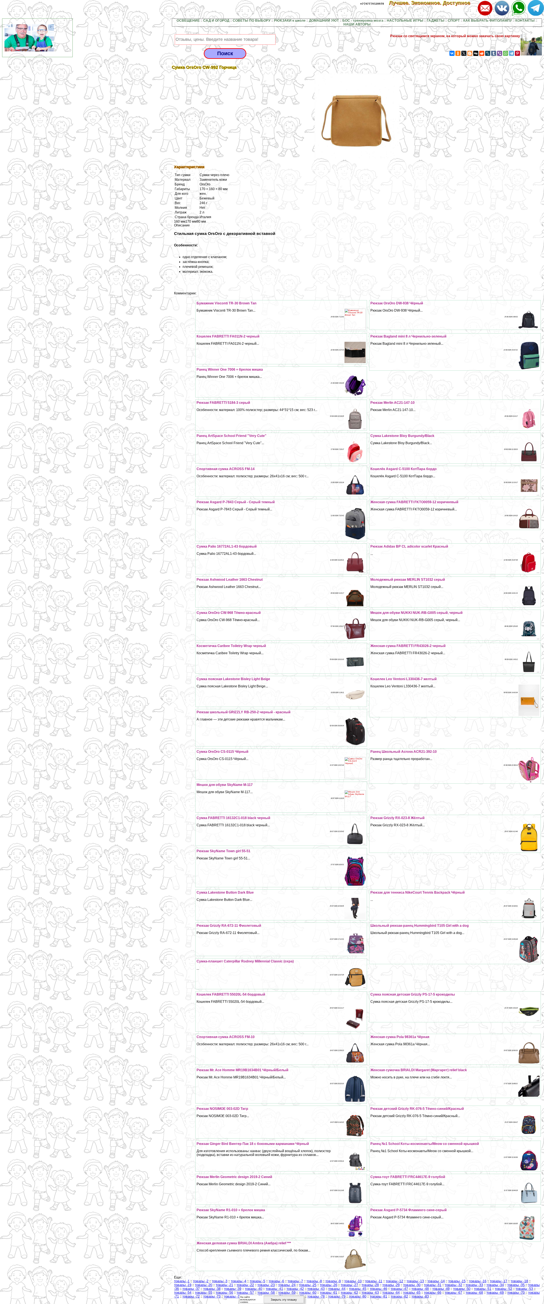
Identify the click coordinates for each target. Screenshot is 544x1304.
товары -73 (212, 1296)
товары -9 (333, 1281)
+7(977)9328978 (372, 3)
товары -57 (245, 1292)
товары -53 (524, 1289)
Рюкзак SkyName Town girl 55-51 (223, 851)
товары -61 (328, 1292)
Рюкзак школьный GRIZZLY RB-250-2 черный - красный (243, 712)
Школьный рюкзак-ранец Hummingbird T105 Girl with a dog (419, 925)
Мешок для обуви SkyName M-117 (225, 785)
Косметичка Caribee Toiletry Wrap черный (231, 646)
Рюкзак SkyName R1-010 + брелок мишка (231, 1210)
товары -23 (266, 1285)
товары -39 (232, 1289)
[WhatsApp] (505, 53)
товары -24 (287, 1285)
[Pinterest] (517, 53)
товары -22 (245, 1285)
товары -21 (224, 1285)
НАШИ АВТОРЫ (357, 24)
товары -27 (349, 1285)
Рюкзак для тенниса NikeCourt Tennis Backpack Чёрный (417, 892)
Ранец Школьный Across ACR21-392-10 (403, 751)
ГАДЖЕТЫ (435, 20)
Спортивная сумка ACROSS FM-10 (226, 1037)
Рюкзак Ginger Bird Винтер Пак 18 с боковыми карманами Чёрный (253, 1144)
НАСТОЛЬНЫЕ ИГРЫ (405, 20)
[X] (463, 53)
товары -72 (191, 1296)
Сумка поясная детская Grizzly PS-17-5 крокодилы (412, 994)
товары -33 (474, 1285)
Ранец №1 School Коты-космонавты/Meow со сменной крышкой (424, 1144)
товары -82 (399, 1296)
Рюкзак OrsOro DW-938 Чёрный (396, 303)
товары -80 (357, 1296)
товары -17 (498, 1281)
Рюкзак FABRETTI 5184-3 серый (223, 402)
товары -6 (276, 1281)
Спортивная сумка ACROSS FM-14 (226, 469)
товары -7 (295, 1281)
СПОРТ (454, 20)
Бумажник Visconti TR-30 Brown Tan (226, 303)
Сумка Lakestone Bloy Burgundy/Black (402, 436)
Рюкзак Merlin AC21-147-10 (392, 402)
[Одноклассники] (457, 53)
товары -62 (349, 1292)
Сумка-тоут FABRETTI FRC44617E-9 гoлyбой (407, 1177)
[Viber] (499, 53)
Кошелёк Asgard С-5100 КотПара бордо (403, 469)
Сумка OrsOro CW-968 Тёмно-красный (229, 613)
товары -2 (200, 1281)
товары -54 (182, 1292)
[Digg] (475, 53)
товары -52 (503, 1289)
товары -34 (495, 1285)
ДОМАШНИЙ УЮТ (324, 20)
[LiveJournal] (487, 53)
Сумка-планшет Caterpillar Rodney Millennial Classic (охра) (245, 961)
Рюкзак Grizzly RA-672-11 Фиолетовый (229, 925)
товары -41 (274, 1289)
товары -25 (307, 1285)
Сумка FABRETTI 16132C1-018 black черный (233, 818)
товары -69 (495, 1292)
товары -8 (314, 1281)
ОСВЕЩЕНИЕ (188, 20)
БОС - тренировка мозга (362, 20)
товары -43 (316, 1289)
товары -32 (453, 1285)
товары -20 (203, 1285)
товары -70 (516, 1292)
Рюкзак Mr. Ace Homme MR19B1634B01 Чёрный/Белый (242, 1070)
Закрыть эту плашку (284, 1299)
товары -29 (391, 1285)
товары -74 (232, 1296)
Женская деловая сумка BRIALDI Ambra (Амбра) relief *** (244, 1243)
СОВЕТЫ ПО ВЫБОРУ (252, 20)
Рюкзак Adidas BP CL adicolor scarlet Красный (409, 546)
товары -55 (203, 1292)
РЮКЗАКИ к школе (290, 20)
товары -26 (328, 1285)
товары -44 (337, 1289)
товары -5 (257, 1281)
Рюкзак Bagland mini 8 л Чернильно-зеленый (408, 336)
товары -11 (373, 1281)
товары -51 (482, 1289)
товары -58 (266, 1292)
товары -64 (391, 1292)
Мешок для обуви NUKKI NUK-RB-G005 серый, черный (416, 613)
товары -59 (287, 1292)
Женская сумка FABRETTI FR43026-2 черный (408, 646)
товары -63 (370, 1292)
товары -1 (182, 1281)
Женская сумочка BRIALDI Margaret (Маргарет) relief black (418, 1070)
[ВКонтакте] (452, 53)
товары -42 (295, 1289)
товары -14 (436, 1281)
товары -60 (307, 1292)
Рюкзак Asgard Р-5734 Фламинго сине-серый (408, 1210)
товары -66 (432, 1292)
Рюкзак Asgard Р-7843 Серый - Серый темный (236, 502)
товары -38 (212, 1289)
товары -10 (353, 1281)
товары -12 (394, 1281)
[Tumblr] (493, 53)
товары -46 (378, 1289)
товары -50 (461, 1289)
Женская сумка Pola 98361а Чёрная (399, 1037)
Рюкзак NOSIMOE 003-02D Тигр (222, 1108)
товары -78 (316, 1296)
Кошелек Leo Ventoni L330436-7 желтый (403, 679)
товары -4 (238, 1281)
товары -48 (420, 1289)
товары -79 (337, 1296)
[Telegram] (511, 53)
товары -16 (477, 1281)
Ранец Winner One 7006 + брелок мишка (230, 369)
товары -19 (182, 1285)
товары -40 (253, 1289)
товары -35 (516, 1285)
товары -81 (378, 1296)
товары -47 (399, 1289)
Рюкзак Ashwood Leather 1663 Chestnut (230, 579)
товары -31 (432, 1285)
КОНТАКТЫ (525, 20)
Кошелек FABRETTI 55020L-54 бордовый (231, 994)
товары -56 (224, 1292)
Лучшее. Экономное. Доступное (432, 3)
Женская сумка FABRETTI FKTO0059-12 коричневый (414, 502)
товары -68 (474, 1292)
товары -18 (519, 1281)
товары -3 (219, 1281)
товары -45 (357, 1289)
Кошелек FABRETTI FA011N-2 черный (228, 336)
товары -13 (415, 1281)
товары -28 (370, 1285)
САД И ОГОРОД (216, 20)
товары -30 (412, 1285)
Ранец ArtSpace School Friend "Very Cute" (231, 436)
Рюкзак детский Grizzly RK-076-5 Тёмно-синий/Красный (417, 1108)
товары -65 (412, 1292)
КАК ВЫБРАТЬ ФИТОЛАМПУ (487, 20)
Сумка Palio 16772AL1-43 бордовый (227, 546)
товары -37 (191, 1289)
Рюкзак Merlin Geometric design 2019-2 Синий (234, 1177)
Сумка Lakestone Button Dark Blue (225, 892)
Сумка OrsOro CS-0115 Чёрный (222, 751)
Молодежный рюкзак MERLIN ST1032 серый (407, 579)
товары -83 (420, 1296)
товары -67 (453, 1292)
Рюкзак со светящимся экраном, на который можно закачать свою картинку (455, 36)
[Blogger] (469, 53)
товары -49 (441, 1289)
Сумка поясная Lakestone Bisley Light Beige (233, 679)
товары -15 (457, 1281)
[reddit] (481, 53)
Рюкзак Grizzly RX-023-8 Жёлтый (397, 818)
